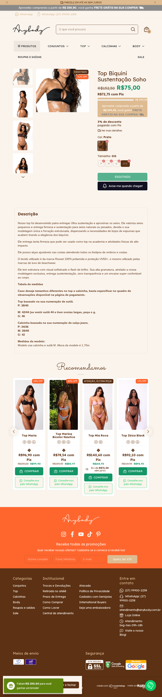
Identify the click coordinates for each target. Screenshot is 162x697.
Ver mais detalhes (111, 130)
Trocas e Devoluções (57, 585)
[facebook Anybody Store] (72, 534)
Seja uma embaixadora (94, 608)
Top (83, 46)
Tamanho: (107, 156)
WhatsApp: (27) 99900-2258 (59, 14)
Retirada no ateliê (54, 591)
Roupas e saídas (29, 57)
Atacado (85, 585)
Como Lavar (51, 608)
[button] (29, 482)
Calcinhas (109, 46)
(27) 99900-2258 (136, 590)
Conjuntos (56, 46)
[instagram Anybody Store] (63, 534)
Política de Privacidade (94, 591)
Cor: (104, 137)
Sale (141, 57)
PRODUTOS (28, 46)
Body (136, 46)
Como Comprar (53, 602)
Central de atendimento (58, 613)
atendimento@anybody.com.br (140, 610)
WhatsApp (26, 14)
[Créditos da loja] (137, 686)
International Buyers (92, 602)
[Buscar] (132, 29)
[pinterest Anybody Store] (98, 534)
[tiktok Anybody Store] (89, 534)
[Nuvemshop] (111, 688)
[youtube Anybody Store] (81, 534)
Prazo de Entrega (54, 596)
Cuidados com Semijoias (95, 596)
